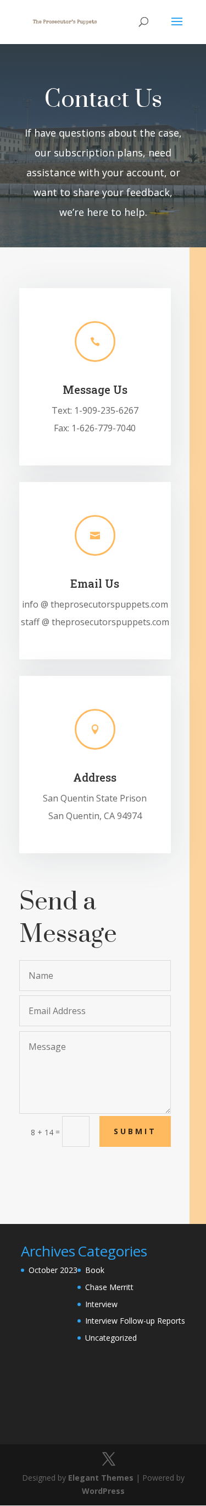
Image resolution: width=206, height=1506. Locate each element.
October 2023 (53, 1270)
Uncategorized (111, 1337)
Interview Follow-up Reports (135, 1320)
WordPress (103, 1491)
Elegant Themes (100, 1477)
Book (94, 1270)
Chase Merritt (109, 1287)
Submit (135, 1131)
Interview (101, 1304)
